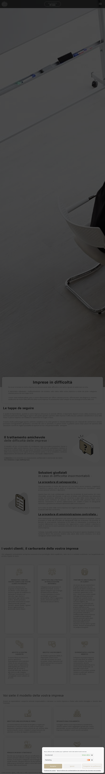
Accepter (53, 766)
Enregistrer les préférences (92, 766)
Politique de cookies (50, 770)
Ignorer (72, 766)
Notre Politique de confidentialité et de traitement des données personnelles (79, 770)
